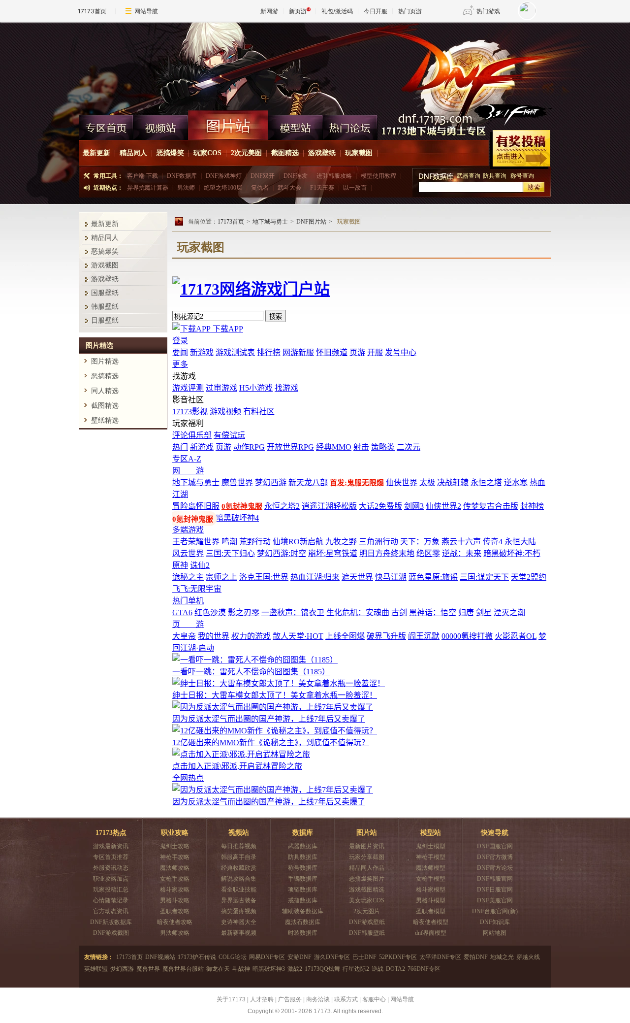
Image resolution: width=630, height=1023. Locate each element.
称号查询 (522, 175)
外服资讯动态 (110, 867)
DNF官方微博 (495, 857)
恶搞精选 (105, 376)
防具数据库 (302, 857)
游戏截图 (105, 265)
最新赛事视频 (238, 932)
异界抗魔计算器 (147, 187)
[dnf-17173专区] (315, 66)
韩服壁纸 (105, 306)
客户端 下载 (142, 175)
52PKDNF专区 (398, 957)
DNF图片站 (311, 221)
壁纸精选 (105, 420)
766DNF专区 (424, 968)
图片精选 (105, 361)
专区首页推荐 (110, 857)
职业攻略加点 (110, 878)
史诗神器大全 (238, 922)
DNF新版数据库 (111, 922)
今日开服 (375, 11)
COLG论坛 (233, 957)
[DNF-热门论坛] (350, 125)
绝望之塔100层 (223, 187)
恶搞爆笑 (170, 153)
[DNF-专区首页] (106, 125)
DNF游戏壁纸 (367, 922)
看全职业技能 (238, 889)
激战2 (294, 968)
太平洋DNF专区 (440, 957)
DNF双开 (263, 175)
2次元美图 (246, 153)
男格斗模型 (430, 900)
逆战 (377, 968)
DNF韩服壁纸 (367, 932)
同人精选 (105, 391)
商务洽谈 (318, 999)
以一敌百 (355, 187)
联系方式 (346, 999)
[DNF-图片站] (228, 125)
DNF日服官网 (495, 889)
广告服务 (290, 999)
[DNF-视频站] (160, 125)
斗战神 (241, 968)
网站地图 (494, 932)
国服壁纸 (105, 293)
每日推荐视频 (238, 846)
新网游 (269, 11)
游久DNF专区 (332, 957)
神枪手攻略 (174, 857)
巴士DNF (364, 957)
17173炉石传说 (197, 957)
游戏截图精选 (366, 889)
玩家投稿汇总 (110, 889)
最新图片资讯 (366, 846)
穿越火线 (528, 957)
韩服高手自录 (238, 857)
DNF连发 (296, 175)
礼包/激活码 (337, 11)
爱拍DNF (476, 957)
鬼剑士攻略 (174, 846)
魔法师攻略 (174, 867)
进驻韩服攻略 (334, 175)
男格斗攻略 (174, 900)
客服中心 (374, 999)
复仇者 (260, 187)
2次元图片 (366, 911)
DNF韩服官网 (495, 878)
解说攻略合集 (238, 878)
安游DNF (299, 957)
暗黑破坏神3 (268, 968)
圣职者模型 (430, 911)
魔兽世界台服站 (183, 968)
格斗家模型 (430, 889)
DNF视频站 (160, 957)
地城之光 (502, 957)
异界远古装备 (238, 900)
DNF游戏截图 (111, 932)
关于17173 (231, 999)
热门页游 (410, 11)
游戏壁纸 (322, 153)
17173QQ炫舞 (322, 968)
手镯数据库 (302, 878)
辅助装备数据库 (302, 911)
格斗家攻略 (174, 889)
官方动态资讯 (110, 911)
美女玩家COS (366, 900)
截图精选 (285, 153)
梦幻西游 (122, 968)
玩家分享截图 (366, 857)
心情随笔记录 (110, 900)
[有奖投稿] (520, 149)
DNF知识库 (495, 922)
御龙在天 (218, 968)
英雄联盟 (96, 968)
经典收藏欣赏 (238, 867)
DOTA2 (395, 968)
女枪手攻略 (174, 878)
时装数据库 (302, 932)
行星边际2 (356, 968)
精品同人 (133, 153)
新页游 (298, 11)
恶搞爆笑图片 (366, 878)
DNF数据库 (182, 175)
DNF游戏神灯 (224, 175)
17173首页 (92, 11)
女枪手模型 (430, 878)
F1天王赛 (322, 187)
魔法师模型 (430, 867)
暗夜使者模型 (430, 922)
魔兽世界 (148, 968)
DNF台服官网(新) (495, 911)
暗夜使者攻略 (174, 922)
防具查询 (495, 175)
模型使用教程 (378, 175)
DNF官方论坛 (495, 867)
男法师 (186, 187)
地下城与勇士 (270, 221)
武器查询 (468, 175)
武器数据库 (302, 846)
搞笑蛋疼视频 (238, 911)
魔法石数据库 (302, 922)
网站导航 (146, 11)
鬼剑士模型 (430, 846)
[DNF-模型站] (295, 125)
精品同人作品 (366, 867)
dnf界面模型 (430, 932)
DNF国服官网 (495, 846)
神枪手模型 (430, 857)
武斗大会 (289, 187)
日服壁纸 (105, 320)
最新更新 (96, 153)
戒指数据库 (302, 900)
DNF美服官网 (495, 900)
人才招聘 (262, 999)
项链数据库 (302, 889)
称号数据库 (302, 867)
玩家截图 (359, 153)
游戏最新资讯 (110, 846)
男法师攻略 (174, 932)
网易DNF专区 (267, 957)
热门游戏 (488, 11)
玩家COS (207, 153)
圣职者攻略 (174, 911)
